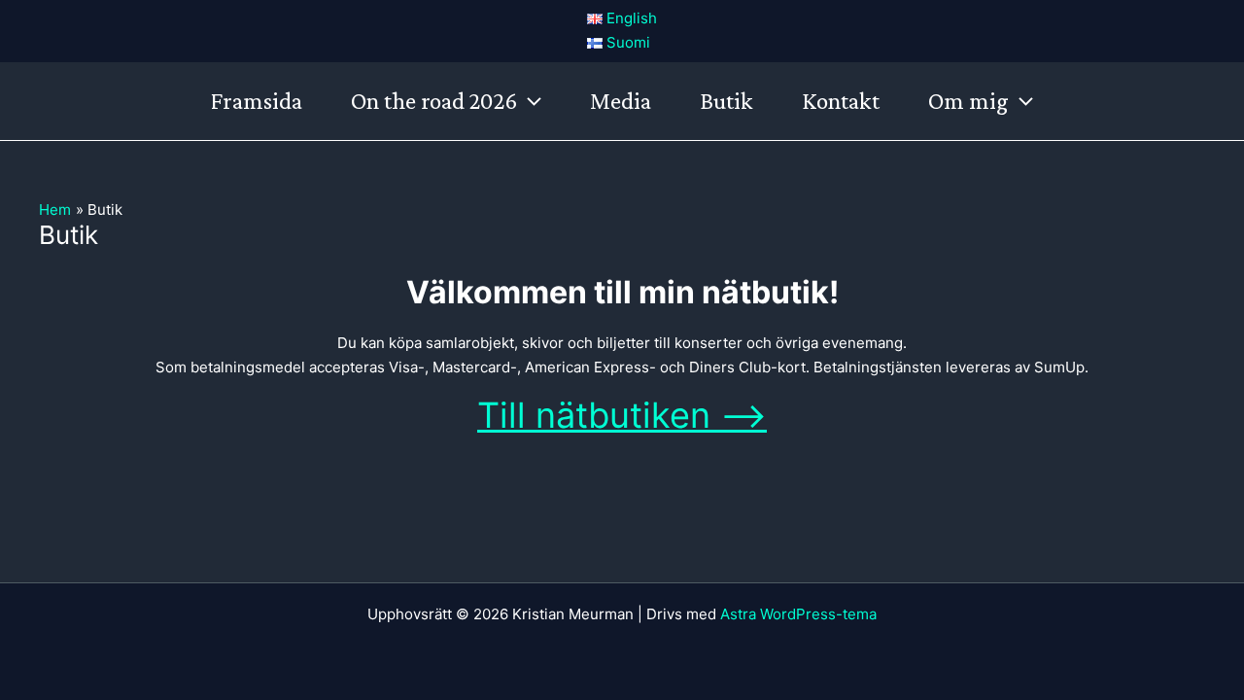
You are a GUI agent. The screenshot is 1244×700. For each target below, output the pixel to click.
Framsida (256, 101)
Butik (726, 101)
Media (620, 101)
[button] (529, 101)
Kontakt (841, 101)
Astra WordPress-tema (798, 614)
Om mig (968, 101)
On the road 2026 (434, 101)
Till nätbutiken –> (622, 415)
